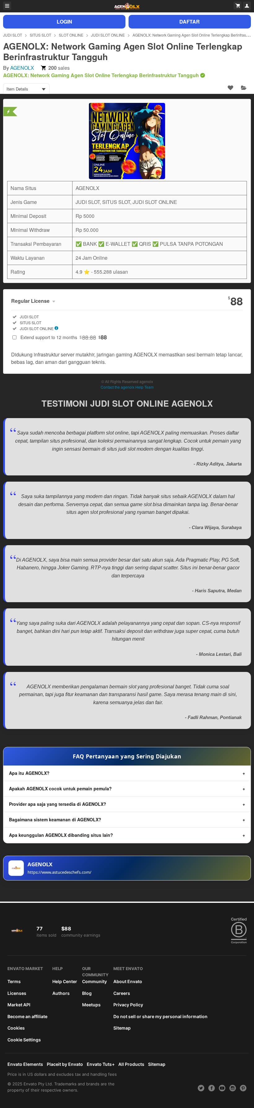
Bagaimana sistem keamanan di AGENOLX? (55, 819)
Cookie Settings (24, 1039)
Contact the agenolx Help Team (127, 387)
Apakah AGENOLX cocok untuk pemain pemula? (60, 788)
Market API (18, 1004)
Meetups (91, 1004)
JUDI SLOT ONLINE (108, 35)
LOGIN (64, 21)
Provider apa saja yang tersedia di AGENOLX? (57, 804)
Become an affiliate (27, 1016)
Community (94, 981)
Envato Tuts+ (101, 1064)
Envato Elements (25, 1064)
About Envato (127, 981)
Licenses (16, 993)
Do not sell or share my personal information (160, 1016)
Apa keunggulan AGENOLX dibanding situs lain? (61, 835)
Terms (14, 981)
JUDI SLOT (12, 35)
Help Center (64, 981)
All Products (131, 1064)
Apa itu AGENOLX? (29, 773)
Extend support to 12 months (63, 337)
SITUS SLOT (40, 35)
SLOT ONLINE (71, 35)
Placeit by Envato (65, 1064)
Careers (121, 993)
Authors (61, 993)
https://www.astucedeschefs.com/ (59, 872)
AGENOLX (22, 67)
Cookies (16, 1028)
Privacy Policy (128, 1004)
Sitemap (122, 1028)
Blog (87, 993)
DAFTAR (189, 21)
